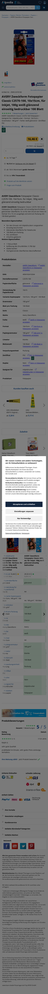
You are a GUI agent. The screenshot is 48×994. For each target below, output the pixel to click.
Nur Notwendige (24, 518)
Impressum (25, 533)
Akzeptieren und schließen (24, 504)
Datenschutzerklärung (13, 533)
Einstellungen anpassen (24, 511)
